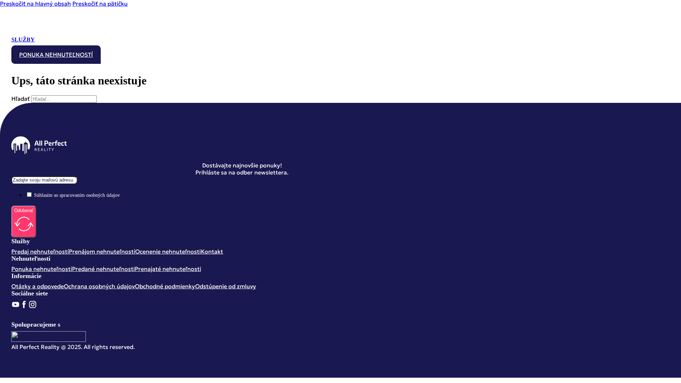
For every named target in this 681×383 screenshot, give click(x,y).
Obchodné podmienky (165, 286)
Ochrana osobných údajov (99, 286)
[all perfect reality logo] (39, 31)
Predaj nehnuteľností (40, 251)
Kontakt (212, 251)
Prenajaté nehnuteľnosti (168, 268)
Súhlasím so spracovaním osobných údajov (77, 195)
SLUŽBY (23, 40)
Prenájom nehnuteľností (102, 251)
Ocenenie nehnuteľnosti (168, 251)
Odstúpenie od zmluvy (225, 286)
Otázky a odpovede (37, 286)
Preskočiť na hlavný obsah (35, 3)
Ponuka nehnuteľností (56, 54)
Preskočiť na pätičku (100, 3)
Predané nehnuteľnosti (103, 268)
